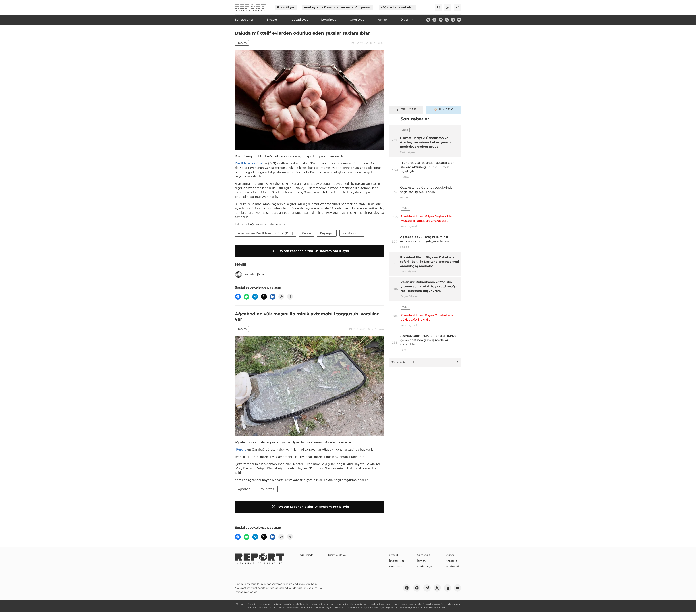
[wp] (246, 297)
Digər (404, 19)
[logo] (250, 7)
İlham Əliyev (286, 7)
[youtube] (459, 20)
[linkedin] (453, 20)
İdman (421, 560)
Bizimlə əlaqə (337, 555)
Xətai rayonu (352, 233)
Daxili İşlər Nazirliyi (249, 163)
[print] (281, 297)
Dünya (450, 555)
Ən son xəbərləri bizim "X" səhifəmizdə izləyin (313, 251)
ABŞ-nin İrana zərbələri (397, 7)
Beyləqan (327, 233)
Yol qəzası (267, 489)
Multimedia (453, 566)
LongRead (395, 566)
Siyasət (393, 555)
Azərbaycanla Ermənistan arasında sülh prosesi (337, 7)
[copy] (290, 297)
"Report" (241, 449)
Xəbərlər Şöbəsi (255, 274)
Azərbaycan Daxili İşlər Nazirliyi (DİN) (265, 233)
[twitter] (447, 20)
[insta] (434, 20)
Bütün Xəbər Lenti (403, 362)
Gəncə (306, 233)
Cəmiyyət (423, 555)
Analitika (451, 560)
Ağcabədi (244, 489)
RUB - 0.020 (408, 109)
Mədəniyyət (425, 566)
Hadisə (242, 43)
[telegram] (441, 20)
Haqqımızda (305, 555)
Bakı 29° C (446, 109)
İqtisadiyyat (396, 560)
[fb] (428, 20)
